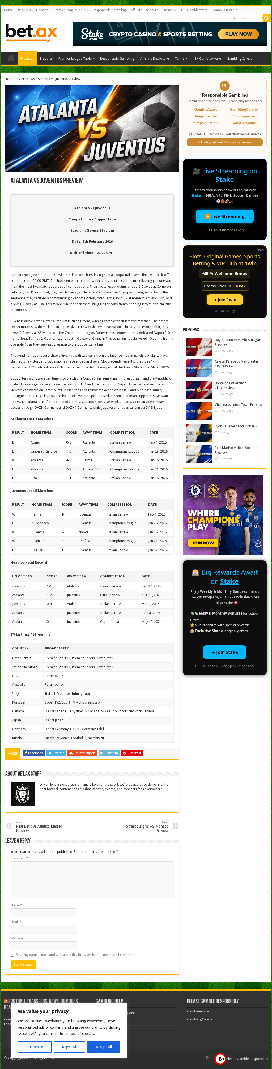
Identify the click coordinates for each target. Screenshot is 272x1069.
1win (251, 263)
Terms (168, 10)
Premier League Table (69, 10)
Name (16, 905)
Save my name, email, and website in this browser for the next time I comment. (75, 955)
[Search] (267, 18)
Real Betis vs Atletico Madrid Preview (39, 827)
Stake (224, 179)
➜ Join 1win (224, 299)
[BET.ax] (31, 32)
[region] (69, 1030)
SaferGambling (244, 123)
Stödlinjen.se (244, 116)
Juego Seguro (205, 116)
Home (8, 10)
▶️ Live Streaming (225, 216)
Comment (19, 858)
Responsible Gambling (109, 10)
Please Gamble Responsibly (247, 1059)
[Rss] (235, 18)
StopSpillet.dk (206, 123)
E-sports (42, 10)
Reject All (69, 1047)
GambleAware (205, 110)
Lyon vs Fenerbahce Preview (236, 426)
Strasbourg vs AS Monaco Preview (147, 827)
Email (16, 922)
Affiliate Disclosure (144, 10)
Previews (24, 10)
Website (17, 938)
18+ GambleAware (194, 10)
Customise (34, 1047)
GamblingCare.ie (225, 10)
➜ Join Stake (224, 652)
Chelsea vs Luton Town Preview (238, 405)
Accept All (104, 1047)
